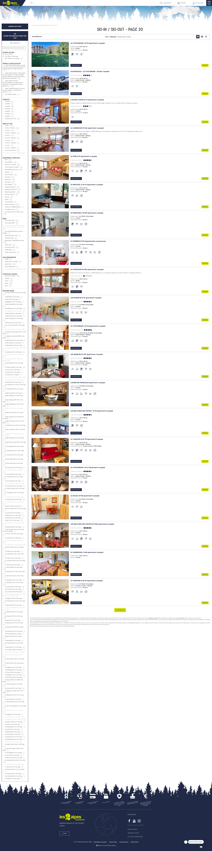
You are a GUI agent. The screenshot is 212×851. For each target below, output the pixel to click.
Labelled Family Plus (13, 189)
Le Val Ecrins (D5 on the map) (15, 758)
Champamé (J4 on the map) (15, 382)
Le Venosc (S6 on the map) (14, 767)
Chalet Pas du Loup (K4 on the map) (14, 443)
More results (120, 610)
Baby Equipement (13, 192)
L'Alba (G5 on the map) (13, 299)
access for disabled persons (15, 207)
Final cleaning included (14, 167)
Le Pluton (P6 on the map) (14, 672)
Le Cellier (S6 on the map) (14, 372)
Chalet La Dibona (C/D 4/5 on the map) (13, 422)
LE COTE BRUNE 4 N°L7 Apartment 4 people (87, 467)
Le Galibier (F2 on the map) (14, 538)
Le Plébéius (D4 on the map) (15, 667)
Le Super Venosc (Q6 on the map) (13, 745)
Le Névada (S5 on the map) (14, 640)
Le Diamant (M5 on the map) (15, 499)
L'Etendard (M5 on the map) (15, 527)
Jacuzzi (9, 197)
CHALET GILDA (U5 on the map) (13, 548)
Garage (9, 172)
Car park (10, 177)
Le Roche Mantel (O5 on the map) (13, 702)
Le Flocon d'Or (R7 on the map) (13, 534)
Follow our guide (153, 618)
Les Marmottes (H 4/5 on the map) (14, 602)
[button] (181, 3)
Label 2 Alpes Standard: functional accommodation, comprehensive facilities (14, 90)
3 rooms (10, 135)
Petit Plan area (11, 238)
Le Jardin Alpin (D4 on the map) (13, 576)
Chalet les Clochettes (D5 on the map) (13, 434)
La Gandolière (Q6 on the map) (13, 541)
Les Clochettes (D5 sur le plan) (13, 471)
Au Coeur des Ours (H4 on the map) (14, 293)
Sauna (9, 199)
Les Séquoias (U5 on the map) (15, 719)
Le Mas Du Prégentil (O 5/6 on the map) (14, 608)
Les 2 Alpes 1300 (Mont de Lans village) (13, 232)
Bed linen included (13, 164)
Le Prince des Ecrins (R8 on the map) (13, 680)
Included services (12, 209)
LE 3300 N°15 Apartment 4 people (83, 156)
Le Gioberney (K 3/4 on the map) (13, 555)
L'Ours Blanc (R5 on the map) (15, 650)
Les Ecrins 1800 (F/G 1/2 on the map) (14, 509)
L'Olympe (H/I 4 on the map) (15, 647)
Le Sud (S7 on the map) (13, 742)
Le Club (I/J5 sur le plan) (13, 375)
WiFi (9, 160)
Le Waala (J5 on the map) (14, 778)
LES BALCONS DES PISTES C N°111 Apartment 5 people (91, 411)
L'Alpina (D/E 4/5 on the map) (15, 316)
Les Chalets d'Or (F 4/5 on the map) (14, 385)
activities (181, 618)
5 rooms (9, 145)
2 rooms (10, 130)
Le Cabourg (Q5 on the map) (15, 367)
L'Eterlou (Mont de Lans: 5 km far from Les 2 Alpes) (13, 530)
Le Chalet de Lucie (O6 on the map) (14, 426)
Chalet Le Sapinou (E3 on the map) (14, 430)
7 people (9, 114)
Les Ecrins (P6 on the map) (14, 506)
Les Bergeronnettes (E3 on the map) (14, 348)
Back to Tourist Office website (107, 845)
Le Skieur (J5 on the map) (14, 724)
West (9, 283)
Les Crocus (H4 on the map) (15, 483)
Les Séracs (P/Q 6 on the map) (15, 722)
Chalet (9, 259)
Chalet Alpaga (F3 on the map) (13, 396)
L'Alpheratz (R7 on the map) (15, 313)
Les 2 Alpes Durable (12, 94)
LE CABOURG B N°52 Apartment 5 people (86, 581)
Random (113, 37)
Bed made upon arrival (14, 169)
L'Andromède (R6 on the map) (12, 305)
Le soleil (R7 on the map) (14, 729)
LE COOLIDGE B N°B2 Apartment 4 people (87, 269)
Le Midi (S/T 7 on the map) (14, 620)
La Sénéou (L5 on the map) (14, 717)
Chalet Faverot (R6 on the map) (13, 413)
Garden (9, 278)
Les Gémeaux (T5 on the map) (15, 545)
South (9, 281)
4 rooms (9, 140)
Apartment (10, 264)
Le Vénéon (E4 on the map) (14, 764)
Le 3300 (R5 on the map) (14, 297)
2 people (9, 101)
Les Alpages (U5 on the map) (15, 311)
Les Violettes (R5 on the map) (15, 776)
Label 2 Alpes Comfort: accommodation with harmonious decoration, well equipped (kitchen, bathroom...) (13, 83)
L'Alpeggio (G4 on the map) (15, 302)
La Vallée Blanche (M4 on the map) (14, 761)
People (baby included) (124, 37)
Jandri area (10, 245)
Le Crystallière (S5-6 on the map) (13, 493)
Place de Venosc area (13, 235)
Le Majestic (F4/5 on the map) (15, 598)
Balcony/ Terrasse (12, 276)
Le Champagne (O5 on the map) (13, 447)
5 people (9, 109)
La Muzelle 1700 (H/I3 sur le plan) (13, 628)
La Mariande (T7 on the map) (15, 605)
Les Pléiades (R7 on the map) (15, 670)
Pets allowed (11, 162)
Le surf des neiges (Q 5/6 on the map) (13, 749)
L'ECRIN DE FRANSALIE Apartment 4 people (87, 383)
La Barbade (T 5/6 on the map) (15, 340)
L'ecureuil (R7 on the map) (14, 513)
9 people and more (12, 119)
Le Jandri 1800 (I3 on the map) (12, 568)
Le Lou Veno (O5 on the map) (15, 592)
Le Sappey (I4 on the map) (14, 714)
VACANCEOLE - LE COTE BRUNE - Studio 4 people (89, 71)
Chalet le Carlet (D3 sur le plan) (13, 409)
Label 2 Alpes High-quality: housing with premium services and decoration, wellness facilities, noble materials (14, 68)
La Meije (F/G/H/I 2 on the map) (13, 613)
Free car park (11, 174)
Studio (9, 125)
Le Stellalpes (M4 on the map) (15, 739)
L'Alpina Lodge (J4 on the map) (13, 319)
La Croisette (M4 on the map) (15, 486)
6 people (10, 111)
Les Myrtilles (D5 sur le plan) (15, 634)
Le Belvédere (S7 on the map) (15, 345)
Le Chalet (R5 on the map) (14, 380)
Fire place (10, 182)
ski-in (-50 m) (9, 54)
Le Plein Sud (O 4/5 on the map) (13, 664)
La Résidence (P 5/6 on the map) (13, 696)
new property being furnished (15, 269)
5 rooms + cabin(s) (12, 148)
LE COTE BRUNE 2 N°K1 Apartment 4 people (87, 43)
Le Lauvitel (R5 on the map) (15, 587)
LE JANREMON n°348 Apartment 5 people (86, 552)
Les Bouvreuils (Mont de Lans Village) (12, 359)
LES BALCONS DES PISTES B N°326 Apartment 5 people (92, 524)
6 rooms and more (12, 150)
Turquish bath (11, 202)
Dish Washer (11, 184)
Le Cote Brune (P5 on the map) (13, 477)
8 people (9, 116)
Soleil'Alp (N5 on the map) (14, 732)
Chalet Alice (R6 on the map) (15, 393)
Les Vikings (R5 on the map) (15, 774)
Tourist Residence (12, 266)
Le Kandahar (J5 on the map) (15, 580)
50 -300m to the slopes (11, 56)
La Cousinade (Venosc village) (15, 377)
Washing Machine (12, 187)
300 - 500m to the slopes (14, 58)
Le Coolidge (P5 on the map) (15, 474)
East (8, 286)
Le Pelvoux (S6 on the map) (15, 652)
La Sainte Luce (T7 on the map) (13, 711)
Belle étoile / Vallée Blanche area (13, 241)
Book (206, 65)
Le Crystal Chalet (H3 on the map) (14, 489)
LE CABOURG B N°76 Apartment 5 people (86, 439)
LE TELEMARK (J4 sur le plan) (15, 753)
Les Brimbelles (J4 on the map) (13, 364)
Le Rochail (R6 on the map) (14, 699)
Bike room (10, 179)
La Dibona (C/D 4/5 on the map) (13, 503)
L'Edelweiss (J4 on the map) (15, 515)
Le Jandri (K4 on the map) (14, 565)
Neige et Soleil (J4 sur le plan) (12, 637)
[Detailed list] (197, 36)
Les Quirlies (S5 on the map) (15, 688)
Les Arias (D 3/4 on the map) (15, 329)
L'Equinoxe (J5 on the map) (14, 518)
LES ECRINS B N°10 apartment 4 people (85, 298)
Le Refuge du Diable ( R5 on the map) (13, 691)
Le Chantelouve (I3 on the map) (13, 455)
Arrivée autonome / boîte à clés (13, 213)
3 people (9, 104)
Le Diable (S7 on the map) (14, 497)
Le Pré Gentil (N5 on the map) (15, 677)
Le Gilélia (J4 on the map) (14, 551)
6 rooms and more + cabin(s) (15, 153)
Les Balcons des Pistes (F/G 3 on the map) (14, 333)
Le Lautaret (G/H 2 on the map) (13, 583)
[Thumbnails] (202, 36)
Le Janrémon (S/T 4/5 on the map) (14, 572)
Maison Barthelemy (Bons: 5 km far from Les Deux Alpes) (14, 595)
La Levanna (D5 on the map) (15, 589)
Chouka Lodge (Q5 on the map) (13, 460)
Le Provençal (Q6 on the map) (12, 685)
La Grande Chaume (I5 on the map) (14, 561)
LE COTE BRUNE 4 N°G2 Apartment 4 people (87, 326)
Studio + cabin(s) (12, 128)
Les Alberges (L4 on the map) (15, 308)
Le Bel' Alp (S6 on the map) (14, 343)
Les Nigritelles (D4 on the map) (13, 644)
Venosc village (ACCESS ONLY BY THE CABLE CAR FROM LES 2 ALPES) (13, 227)
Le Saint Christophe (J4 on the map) (14, 707)
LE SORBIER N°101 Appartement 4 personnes (88, 241)
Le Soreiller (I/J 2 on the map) (15, 737)
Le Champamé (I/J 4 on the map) (13, 451)
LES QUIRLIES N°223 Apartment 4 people (86, 354)
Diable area (10, 250)
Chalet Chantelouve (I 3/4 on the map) (13, 405)
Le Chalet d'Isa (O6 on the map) (13, 390)
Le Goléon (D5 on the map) (14, 558)
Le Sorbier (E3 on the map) (14, 734)
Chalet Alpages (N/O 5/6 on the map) (13, 400)
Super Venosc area (12, 252)
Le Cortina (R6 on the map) (15, 481)
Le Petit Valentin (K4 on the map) (13, 660)
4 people (10, 106)
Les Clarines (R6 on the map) (15, 467)
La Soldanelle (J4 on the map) (15, 727)
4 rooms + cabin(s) (12, 143)
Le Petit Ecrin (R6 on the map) (13, 655)
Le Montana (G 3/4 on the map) (13, 623)
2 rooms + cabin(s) (12, 133)
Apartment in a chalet (13, 261)
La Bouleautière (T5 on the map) (13, 355)
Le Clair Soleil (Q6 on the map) (13, 464)
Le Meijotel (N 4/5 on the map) (13, 617)
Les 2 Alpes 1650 (12, 220)
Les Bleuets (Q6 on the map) (15, 352)
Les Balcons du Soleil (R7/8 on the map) (14, 337)
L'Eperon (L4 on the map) (14, 520)
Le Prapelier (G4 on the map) (15, 675)
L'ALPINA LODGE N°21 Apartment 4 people (87, 100)
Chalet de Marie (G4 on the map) (13, 439)
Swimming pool (12, 194)
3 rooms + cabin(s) (12, 138)
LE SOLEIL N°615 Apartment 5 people (84, 496)
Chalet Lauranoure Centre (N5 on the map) (13, 417)
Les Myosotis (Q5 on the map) (15, 631)
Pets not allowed (12, 204)
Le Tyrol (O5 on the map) (14, 755)
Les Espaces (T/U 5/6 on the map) (13, 523)
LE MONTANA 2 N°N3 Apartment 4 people (86, 213)
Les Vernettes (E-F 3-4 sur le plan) (13, 770)
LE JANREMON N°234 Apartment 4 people (87, 128)
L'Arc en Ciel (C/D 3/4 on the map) (14, 326)
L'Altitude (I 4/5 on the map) (15, 323)
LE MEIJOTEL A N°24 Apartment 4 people (86, 185)
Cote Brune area (12, 247)
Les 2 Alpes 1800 (12, 223)
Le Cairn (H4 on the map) (14, 370)
